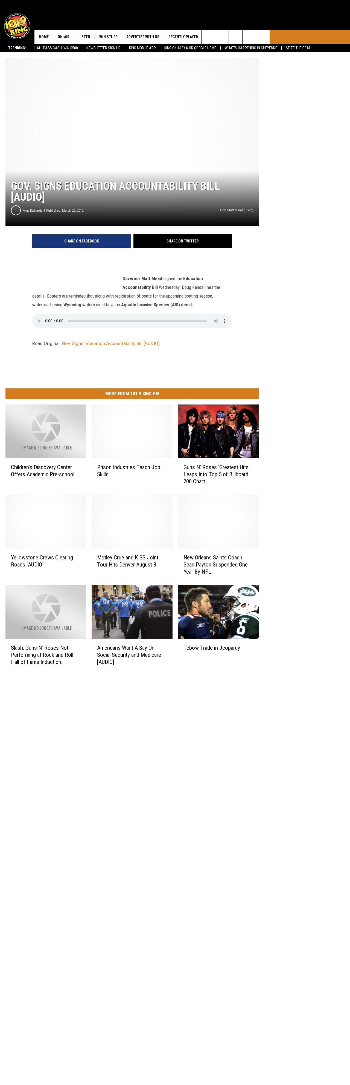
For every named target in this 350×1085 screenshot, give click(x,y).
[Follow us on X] (249, 37)
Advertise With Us (142, 37)
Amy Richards (33, 210)
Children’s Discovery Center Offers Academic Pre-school (42, 471)
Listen (84, 37)
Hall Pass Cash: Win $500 (56, 48)
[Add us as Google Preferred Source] (222, 37)
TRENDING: (17, 48)
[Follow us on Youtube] (263, 37)
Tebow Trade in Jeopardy (211, 648)
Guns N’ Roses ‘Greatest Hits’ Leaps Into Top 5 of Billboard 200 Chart (216, 474)
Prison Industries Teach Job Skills (128, 471)
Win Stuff (108, 37)
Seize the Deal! (298, 48)
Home (44, 37)
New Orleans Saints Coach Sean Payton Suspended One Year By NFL (215, 564)
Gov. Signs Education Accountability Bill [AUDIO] (111, 343)
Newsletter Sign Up (103, 48)
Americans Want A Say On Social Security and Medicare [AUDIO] (129, 655)
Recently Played (183, 37)
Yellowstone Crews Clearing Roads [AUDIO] (42, 561)
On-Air (63, 37)
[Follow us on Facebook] (235, 37)
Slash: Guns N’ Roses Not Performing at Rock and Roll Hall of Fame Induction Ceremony (42, 655)
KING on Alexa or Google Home (190, 48)
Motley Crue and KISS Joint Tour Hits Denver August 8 (127, 561)
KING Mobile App (142, 48)
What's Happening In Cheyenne (251, 48)
